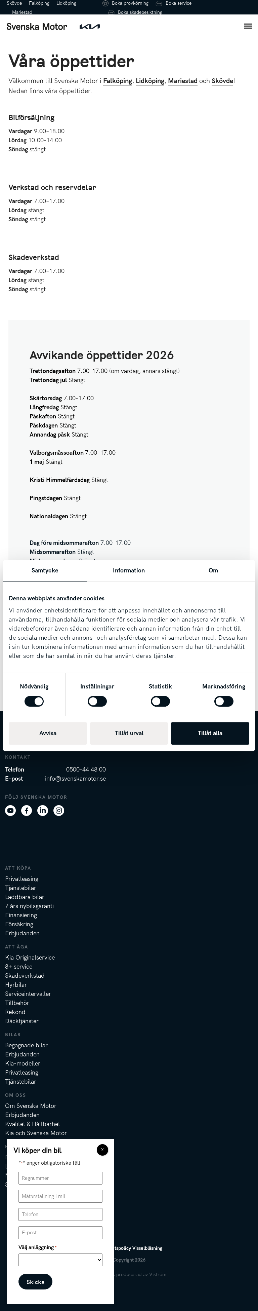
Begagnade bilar (26, 1045)
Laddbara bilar (24, 897)
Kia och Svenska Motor (36, 1133)
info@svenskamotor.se (75, 778)
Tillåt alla (210, 733)
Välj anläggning (37, 1247)
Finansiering (21, 915)
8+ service (18, 966)
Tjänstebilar (20, 888)
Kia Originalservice (30, 957)
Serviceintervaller (28, 994)
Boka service (178, 3)
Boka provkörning (130, 3)
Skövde (14, 3)
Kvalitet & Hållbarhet (32, 1124)
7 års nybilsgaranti (29, 906)
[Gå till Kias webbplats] (90, 26)
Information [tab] (129, 570)
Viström (157, 1274)
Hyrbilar (16, 984)
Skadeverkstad (25, 975)
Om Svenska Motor (30, 1106)
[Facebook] (26, 810)
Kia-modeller (22, 1063)
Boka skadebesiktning (140, 12)
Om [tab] (213, 570)
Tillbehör (17, 1003)
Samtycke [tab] (45, 570)
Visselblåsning (147, 1248)
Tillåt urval (129, 733)
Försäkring (19, 924)
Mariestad (22, 12)
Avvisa (47, 733)
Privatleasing (21, 879)
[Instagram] (58, 810)
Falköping (39, 3)
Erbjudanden (22, 933)
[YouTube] (10, 810)
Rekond (15, 1012)
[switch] (97, 701)
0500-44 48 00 (86, 769)
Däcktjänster (22, 1021)
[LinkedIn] (42, 810)
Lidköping (66, 3)
